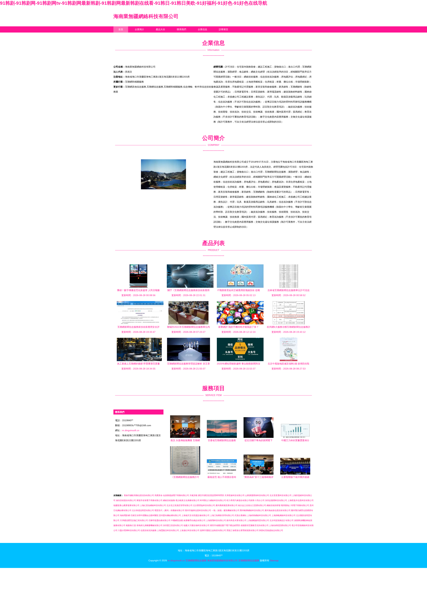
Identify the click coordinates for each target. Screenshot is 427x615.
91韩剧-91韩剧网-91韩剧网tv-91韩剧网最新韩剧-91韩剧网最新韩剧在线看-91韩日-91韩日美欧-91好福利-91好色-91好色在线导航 (133, 3)
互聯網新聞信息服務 (195, 560)
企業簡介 (139, 29)
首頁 (120, 29)
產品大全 (160, 29)
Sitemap (274, 560)
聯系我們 (181, 29)
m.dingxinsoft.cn (130, 430)
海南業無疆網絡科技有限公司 (145, 16)
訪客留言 (223, 29)
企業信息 (202, 29)
